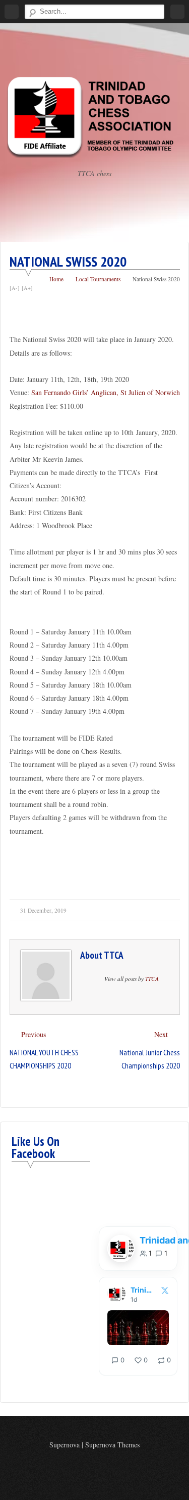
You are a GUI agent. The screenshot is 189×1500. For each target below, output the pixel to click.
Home (56, 279)
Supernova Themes (112, 1444)
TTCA (113, 955)
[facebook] (87, 1467)
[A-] (15, 287)
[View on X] (165, 1290)
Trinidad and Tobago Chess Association (143, 1289)
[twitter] (102, 1467)
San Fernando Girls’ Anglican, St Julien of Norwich (105, 392)
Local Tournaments (98, 279)
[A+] (27, 287)
